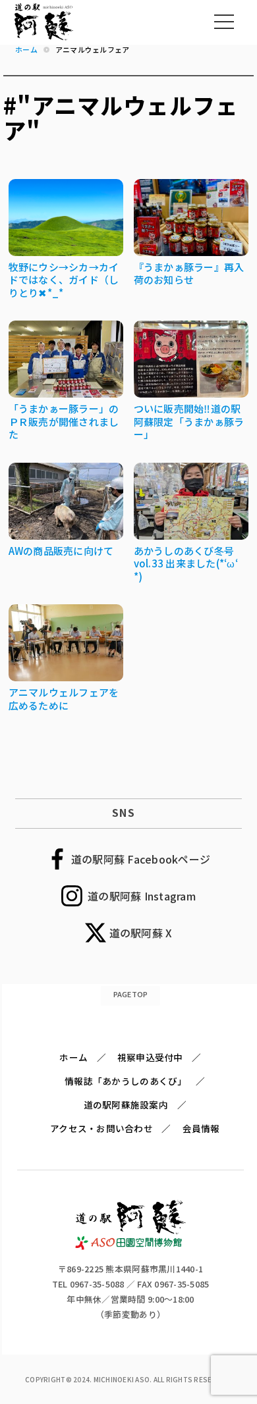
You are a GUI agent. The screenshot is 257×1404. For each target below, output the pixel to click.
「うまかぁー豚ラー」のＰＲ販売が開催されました (64, 421)
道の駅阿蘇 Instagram (142, 896)
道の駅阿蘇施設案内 (126, 1104)
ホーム (73, 1057)
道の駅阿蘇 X (141, 933)
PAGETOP (130, 994)
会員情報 (201, 1128)
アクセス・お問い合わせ (101, 1128)
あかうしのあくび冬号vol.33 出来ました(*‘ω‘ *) (186, 563)
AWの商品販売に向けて (61, 551)
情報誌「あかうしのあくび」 (125, 1080)
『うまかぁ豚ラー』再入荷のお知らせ (189, 273)
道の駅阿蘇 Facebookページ (140, 859)
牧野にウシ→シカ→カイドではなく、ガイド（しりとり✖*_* (64, 279)
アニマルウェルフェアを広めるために (64, 698)
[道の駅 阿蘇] (130, 1246)
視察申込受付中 (150, 1057)
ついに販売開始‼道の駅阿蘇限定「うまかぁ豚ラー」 (189, 421)
